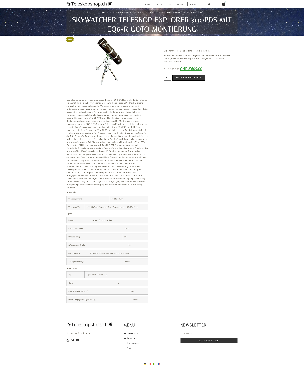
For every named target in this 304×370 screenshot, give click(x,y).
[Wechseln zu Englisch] (159, 363)
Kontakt (180, 4)
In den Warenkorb (188, 77)
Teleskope (122, 12)
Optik (114, 12)
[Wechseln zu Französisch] (149, 363)
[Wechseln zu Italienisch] (154, 363)
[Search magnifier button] (209, 4)
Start (103, 12)
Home (147, 4)
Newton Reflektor (134, 12)
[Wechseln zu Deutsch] (145, 363)
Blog (169, 4)
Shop (157, 4)
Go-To (145, 12)
